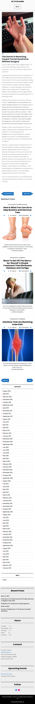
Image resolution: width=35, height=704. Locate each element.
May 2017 (6, 425)
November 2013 (7, 506)
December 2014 (7, 470)
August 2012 (6, 548)
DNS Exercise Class (6, 674)
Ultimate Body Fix (6, 652)
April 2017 (6, 427)
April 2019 (6, 394)
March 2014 (6, 495)
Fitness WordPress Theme (9, 697)
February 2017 (7, 433)
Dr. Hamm (13, 215)
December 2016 (7, 439)
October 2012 (7, 543)
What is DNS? (5, 606)
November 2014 (8, 472)
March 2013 (6, 529)
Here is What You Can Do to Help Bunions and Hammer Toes (17, 210)
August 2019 (7, 391)
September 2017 (8, 416)
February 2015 (7, 464)
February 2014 (7, 498)
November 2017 (7, 411)
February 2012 (7, 565)
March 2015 (6, 461)
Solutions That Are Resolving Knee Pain (18, 323)
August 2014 (7, 481)
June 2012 (6, 554)
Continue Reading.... (17, 250)
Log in (5, 580)
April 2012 (6, 559)
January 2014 (7, 500)
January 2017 (7, 436)
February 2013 (7, 531)
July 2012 (5, 551)
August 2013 (6, 515)
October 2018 (7, 402)
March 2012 (6, 562)
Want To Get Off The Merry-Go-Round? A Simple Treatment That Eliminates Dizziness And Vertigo (17, 264)
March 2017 (6, 430)
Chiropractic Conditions (17, 258)
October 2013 (7, 509)
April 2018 (6, 408)
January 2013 (7, 534)
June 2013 (6, 520)
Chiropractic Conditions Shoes (17, 204)
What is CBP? (5, 596)
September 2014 (8, 478)
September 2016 (8, 444)
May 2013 (6, 523)
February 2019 (7, 397)
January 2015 (7, 467)
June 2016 (6, 450)
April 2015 (6, 458)
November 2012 (7, 540)
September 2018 (8, 405)
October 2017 (7, 413)
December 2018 (7, 399)
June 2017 (6, 422)
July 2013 (5, 517)
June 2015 (6, 453)
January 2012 (7, 568)
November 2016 (7, 441)
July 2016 (6, 447)
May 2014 (6, 489)
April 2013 (6, 526)
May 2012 (6, 557)
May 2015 (6, 455)
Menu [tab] (17, 6)
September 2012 (8, 545)
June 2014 (6, 486)
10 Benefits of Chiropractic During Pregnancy (15, 603)
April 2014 (6, 492)
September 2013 (8, 512)
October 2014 (7, 475)
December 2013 (7, 503)
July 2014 (6, 484)
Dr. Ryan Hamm (17, 1)
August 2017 (6, 419)
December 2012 (7, 537)
